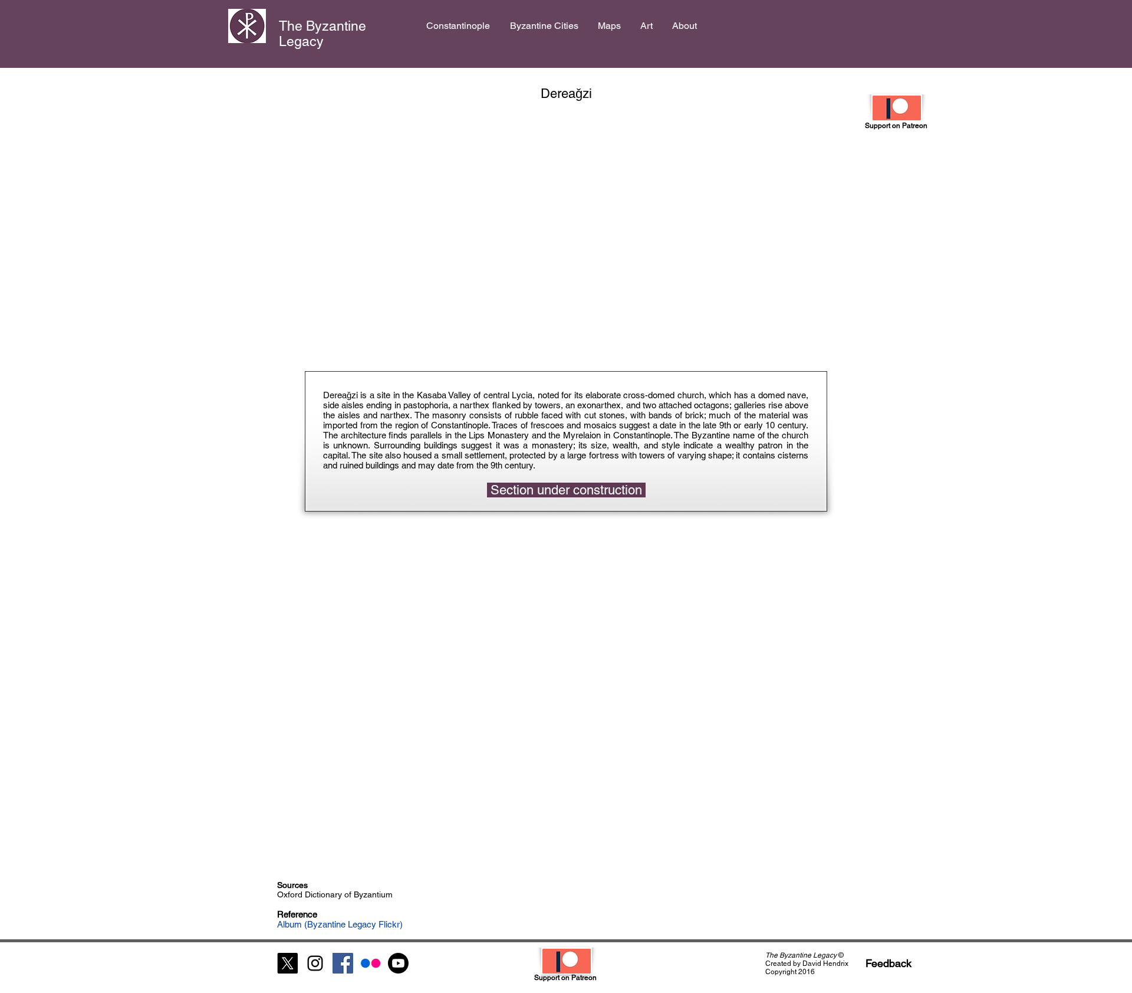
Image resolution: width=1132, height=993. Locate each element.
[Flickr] (370, 963)
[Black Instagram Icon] (315, 963)
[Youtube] (398, 963)
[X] (287, 963)
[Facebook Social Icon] (343, 963)
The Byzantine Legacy (322, 33)
